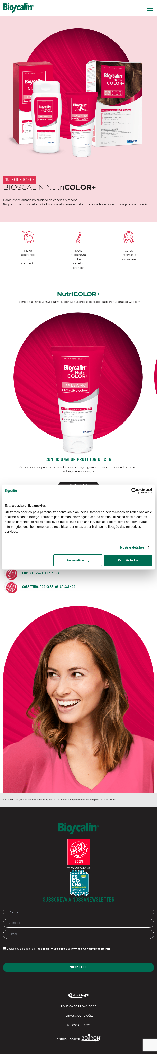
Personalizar (75, 560)
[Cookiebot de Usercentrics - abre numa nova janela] (134, 491)
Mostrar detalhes (132, 547)
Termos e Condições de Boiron (90, 949)
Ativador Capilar (78, 868)
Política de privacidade (78, 1006)
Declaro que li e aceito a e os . (58, 949)
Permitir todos (128, 560)
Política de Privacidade (50, 949)
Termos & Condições (78, 1016)
